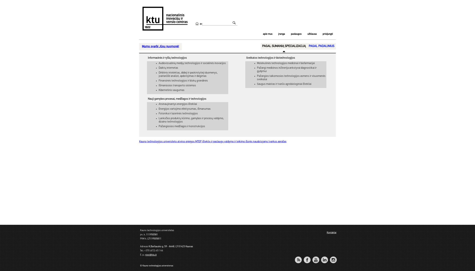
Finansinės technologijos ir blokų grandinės (183, 80)
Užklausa (312, 34)
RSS (300, 257)
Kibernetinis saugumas (171, 90)
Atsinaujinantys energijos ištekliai (178, 104)
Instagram (333, 257)
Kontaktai (331, 232)
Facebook (307, 257)
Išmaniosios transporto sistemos (177, 85)
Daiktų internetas (168, 68)
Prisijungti (328, 34)
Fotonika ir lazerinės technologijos (178, 113)
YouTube (315, 257)
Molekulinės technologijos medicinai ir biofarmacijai (286, 63)
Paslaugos (296, 34)
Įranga (281, 34)
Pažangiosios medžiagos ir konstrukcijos (182, 126)
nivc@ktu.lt (151, 255)
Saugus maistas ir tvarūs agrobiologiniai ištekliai (284, 84)
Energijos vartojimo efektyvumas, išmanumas (185, 109)
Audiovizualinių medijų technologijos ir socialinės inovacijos (192, 63)
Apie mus (267, 34)
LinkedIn (324, 257)
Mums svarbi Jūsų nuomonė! (160, 46)
